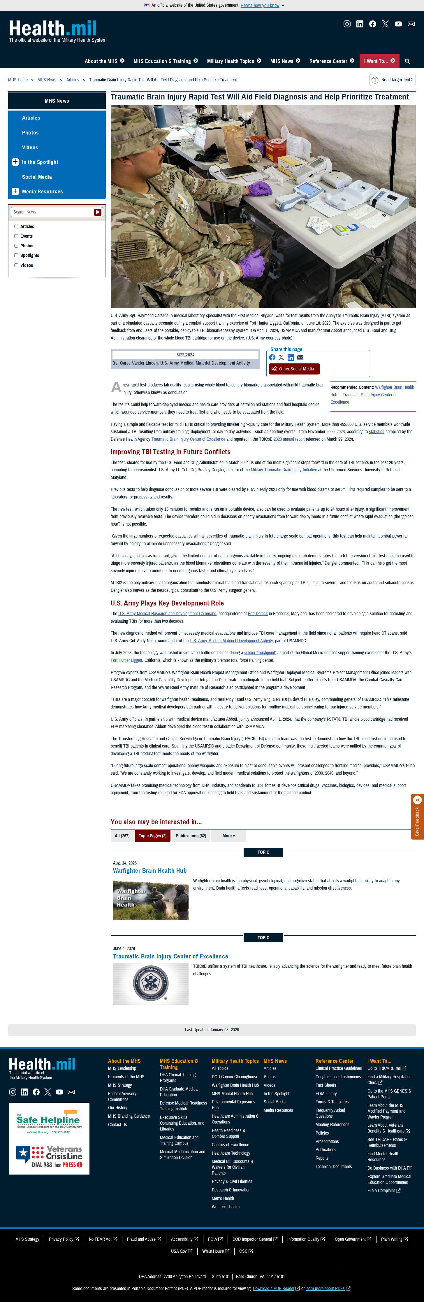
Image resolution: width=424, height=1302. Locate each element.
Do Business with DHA (386, 1168)
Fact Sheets (326, 1085)
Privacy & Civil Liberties (232, 1181)
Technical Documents (334, 1167)
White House (213, 1251)
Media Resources (42, 191)
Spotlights (29, 255)
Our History (117, 1108)
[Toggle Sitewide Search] (407, 61)
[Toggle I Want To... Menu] (392, 61)
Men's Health (223, 1198)
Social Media (37, 177)
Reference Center (328, 61)
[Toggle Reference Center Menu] (352, 61)
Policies (322, 1133)
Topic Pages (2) (152, 836)
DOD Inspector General (252, 1239)
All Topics (220, 1068)
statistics (376, 432)
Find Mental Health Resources (383, 1157)
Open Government (350, 1239)
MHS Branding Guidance (129, 1116)
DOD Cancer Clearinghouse (235, 1077)
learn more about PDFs (325, 1289)
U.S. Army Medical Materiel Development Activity (231, 641)
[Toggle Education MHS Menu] (195, 61)
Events (26, 236)
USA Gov (179, 1251)
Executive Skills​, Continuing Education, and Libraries (182, 1123)
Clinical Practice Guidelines (339, 1068)
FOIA (212, 1239)
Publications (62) (191, 836)
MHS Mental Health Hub (232, 1094)
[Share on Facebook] (272, 357)
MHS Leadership (122, 1068)
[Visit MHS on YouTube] (398, 25)
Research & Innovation (231, 1190)
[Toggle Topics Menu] (259, 61)
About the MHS (101, 61)
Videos (30, 147)
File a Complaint (381, 1191)
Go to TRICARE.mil (384, 1068)
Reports (322, 1158)
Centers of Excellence (230, 1145)
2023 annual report (289, 439)
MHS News (281, 61)
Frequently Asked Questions (330, 1113)
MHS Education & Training (162, 61)
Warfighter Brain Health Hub (150, 870)
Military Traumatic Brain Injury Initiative (283, 470)
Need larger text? (397, 80)
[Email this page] (300, 357)
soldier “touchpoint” (260, 653)
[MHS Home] (45, 1080)
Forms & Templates (332, 1102)
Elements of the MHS (126, 1077)
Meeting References (332, 1125)
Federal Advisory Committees (122, 1096)
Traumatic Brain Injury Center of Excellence (363, 398)
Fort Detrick (258, 614)
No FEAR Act (100, 1239)
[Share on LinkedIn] (291, 357)
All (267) (122, 836)
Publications (326, 1150)
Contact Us (117, 1125)
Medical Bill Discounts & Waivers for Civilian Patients (232, 1167)
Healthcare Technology (231, 1153)
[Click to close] (417, 800)
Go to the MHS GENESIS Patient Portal (389, 1094)
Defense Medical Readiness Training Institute (183, 1106)
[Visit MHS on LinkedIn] (359, 25)
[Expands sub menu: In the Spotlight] (15, 162)
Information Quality (303, 1239)
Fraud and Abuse (141, 1239)
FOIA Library (326, 1094)
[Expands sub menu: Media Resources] (15, 191)
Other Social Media (296, 369)
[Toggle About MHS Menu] (122, 61)
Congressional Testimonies (338, 1077)
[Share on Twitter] (281, 357)
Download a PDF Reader (273, 1289)
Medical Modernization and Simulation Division (182, 1155)
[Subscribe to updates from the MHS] (411, 25)
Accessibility (182, 1239)
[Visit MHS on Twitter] (385, 25)
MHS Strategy (120, 1085)
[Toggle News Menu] (298, 61)
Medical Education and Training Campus (179, 1140)
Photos (30, 132)
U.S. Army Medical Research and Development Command (167, 614)
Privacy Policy (61, 1239)
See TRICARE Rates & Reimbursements (387, 1142)
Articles (31, 117)
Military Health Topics (230, 61)
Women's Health (226, 1207)
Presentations (327, 1141)
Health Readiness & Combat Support (228, 1133)
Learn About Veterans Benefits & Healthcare (385, 1128)
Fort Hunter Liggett (126, 660)
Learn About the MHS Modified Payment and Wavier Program (386, 1111)
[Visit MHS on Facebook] (372, 25)
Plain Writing (391, 1239)
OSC (243, 1251)
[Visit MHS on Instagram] (347, 25)
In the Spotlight (40, 162)
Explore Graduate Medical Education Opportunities (389, 1179)
